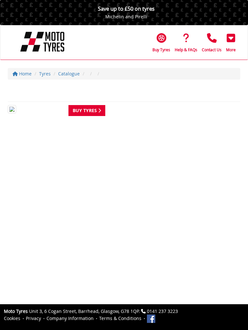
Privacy (33, 318)
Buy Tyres (85, 110)
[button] (231, 42)
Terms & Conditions (120, 318)
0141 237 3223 (162, 311)
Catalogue (69, 74)
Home (25, 74)
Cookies (12, 318)
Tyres (45, 74)
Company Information (70, 318)
